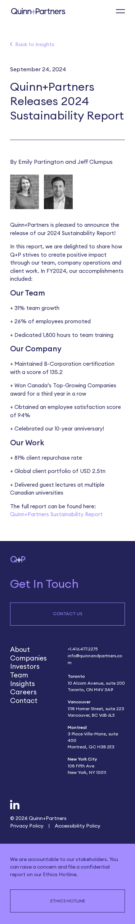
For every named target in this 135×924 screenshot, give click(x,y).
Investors (25, 666)
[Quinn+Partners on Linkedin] (14, 805)
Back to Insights (34, 44)
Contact (23, 700)
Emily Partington (41, 161)
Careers (23, 691)
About (20, 649)
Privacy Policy (27, 825)
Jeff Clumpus (95, 161)
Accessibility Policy (77, 825)
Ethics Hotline (67, 900)
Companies (28, 658)
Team (19, 675)
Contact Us (67, 613)
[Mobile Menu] (120, 11)
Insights (22, 683)
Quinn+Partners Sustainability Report (56, 514)
